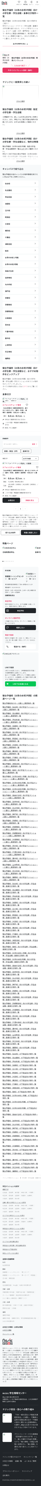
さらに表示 (20, 101)
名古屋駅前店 (7, 1285)
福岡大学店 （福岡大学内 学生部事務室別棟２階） (20, 1318)
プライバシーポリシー (11, 1471)
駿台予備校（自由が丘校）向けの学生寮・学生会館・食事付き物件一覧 (20, 966)
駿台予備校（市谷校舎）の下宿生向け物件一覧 (20, 1061)
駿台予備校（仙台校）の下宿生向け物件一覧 (19, 1054)
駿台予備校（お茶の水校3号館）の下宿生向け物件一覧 (20, 1109)
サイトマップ (27, 1471)
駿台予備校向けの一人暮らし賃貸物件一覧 (18, 703)
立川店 (5, 1278)
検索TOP (6, 1189)
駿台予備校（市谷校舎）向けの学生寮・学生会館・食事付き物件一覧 (20, 897)
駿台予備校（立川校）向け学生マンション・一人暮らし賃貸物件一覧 (20, 733)
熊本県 (17, 1199)
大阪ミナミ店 (17, 1305)
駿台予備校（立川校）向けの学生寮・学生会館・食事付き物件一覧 (19, 910)
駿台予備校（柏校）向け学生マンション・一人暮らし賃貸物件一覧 (20, 771)
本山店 (15, 1285)
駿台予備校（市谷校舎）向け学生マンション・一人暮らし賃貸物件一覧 (20, 720)
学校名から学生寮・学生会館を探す (14, 1245)
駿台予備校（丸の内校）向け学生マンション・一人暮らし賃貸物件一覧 (20, 809)
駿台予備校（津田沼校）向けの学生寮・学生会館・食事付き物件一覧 (20, 941)
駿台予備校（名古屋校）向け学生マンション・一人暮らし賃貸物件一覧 (20, 714)
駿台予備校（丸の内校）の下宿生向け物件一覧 (20, 1124)
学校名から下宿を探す (10, 1249)
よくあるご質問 (30, 1461)
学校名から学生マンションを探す (14, 1228)
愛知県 (11, 1195)
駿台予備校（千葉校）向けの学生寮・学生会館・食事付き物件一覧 (19, 935)
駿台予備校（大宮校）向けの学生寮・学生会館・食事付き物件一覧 (19, 922)
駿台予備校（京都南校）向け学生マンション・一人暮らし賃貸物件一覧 (20, 828)
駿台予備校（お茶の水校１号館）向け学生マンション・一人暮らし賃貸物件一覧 (20, 777)
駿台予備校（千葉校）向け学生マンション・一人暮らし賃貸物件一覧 (20, 758)
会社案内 (6, 1475)
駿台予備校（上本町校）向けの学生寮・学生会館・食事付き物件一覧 (20, 1036)
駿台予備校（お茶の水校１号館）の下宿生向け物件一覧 (20, 1096)
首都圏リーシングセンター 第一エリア (16, 1275)
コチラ (23, 149)
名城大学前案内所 (25, 1285)
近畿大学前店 (28, 1305)
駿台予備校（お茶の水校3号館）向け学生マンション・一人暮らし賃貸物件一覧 (20, 790)
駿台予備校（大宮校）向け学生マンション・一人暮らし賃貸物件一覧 (20, 746)
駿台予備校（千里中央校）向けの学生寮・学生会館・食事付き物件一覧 (20, 1023)
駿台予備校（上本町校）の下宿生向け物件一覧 (20, 1163)
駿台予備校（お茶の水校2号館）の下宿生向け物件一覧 (20, 1103)
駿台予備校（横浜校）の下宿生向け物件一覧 (19, 1080)
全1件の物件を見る (19, 44)
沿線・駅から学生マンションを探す (14, 1202)
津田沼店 (12, 1278)
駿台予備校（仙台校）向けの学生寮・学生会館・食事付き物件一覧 (19, 884)
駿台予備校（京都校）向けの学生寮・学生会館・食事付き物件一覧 (19, 992)
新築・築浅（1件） (11, 451)
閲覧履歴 (25, 4)
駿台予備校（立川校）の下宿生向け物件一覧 (19, 1069)
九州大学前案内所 (8, 1321)
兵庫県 (29, 1195)
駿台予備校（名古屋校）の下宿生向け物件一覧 (20, 1057)
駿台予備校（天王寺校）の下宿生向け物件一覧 (20, 1167)
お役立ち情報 (7, 1330)
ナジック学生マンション (11, 1178)
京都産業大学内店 (8, 1292)
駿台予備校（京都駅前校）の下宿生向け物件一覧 (20, 1140)
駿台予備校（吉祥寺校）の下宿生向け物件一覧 (20, 1120)
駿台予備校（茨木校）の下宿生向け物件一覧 (19, 1149)
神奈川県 (24, 1192)
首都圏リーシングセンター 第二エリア (16, 1272)
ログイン (31, 4)
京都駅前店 (30, 1292)
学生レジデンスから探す (11, 1253)
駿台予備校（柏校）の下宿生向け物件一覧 (18, 1091)
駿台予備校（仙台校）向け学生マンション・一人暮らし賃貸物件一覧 (20, 708)
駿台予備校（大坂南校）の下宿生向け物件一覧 (20, 1146)
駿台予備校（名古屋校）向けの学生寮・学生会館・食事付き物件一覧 (20, 891)
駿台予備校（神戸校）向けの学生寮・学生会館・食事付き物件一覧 (19, 985)
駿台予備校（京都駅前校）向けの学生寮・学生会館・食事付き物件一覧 (20, 1004)
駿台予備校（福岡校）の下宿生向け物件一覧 (19, 1171)
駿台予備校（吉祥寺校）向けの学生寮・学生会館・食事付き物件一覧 (20, 973)
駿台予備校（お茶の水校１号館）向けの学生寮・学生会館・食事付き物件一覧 (19, 954)
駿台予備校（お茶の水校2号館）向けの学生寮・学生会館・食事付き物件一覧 (19, 960)
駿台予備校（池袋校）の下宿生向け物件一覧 (19, 1065)
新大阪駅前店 (7, 1305)
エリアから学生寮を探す (11, 1241)
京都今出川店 (20, 1292)
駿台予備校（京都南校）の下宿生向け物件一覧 (20, 1136)
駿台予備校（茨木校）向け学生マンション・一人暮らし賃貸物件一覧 (20, 847)
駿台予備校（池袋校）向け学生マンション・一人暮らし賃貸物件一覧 (20, 727)
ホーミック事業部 (8, 1295)
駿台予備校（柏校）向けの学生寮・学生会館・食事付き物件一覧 (20, 947)
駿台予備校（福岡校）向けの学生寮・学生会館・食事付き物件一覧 (19, 1048)
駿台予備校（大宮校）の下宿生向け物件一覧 (19, 1076)
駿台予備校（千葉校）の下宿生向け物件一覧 (19, 1084)
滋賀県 (17, 1195)
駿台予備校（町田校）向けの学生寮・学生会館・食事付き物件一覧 (19, 916)
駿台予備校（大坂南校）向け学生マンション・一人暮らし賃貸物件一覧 (20, 840)
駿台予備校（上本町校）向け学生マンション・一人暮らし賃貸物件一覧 (20, 865)
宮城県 (11, 1192)
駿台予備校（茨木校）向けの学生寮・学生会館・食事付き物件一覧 (19, 1017)
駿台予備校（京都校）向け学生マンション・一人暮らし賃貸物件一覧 (20, 821)
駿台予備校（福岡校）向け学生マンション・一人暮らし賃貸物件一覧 (20, 878)
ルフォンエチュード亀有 (12, 405)
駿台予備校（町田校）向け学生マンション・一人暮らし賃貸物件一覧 (20, 739)
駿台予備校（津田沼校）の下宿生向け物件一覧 (20, 1088)
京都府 (23, 1195)
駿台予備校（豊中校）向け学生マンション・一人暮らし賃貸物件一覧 (20, 859)
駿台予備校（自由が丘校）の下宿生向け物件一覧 (20, 1115)
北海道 (5, 1192)
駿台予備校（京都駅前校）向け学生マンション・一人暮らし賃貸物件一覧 (19, 834)
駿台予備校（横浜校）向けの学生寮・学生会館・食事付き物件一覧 (19, 928)
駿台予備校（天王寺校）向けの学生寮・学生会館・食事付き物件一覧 (20, 1042)
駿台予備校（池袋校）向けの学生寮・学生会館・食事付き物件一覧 (19, 903)
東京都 (5, 524)
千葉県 (31, 1192)
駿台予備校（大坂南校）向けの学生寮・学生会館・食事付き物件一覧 (20, 1010)
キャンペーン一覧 (8, 1334)
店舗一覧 (18, 1461)
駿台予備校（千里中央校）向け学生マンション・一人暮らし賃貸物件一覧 (19, 853)
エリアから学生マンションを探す (14, 1215)
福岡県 (11, 1199)
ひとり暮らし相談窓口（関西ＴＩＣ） (15, 1298)
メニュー (37, 4)
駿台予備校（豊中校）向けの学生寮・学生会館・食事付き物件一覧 (19, 1029)
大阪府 (5, 1199)
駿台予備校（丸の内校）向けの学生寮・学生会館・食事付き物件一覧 (20, 979)
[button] (16, 509)
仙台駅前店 (6, 1265)
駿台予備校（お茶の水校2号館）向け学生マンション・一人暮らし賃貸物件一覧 (20, 783)
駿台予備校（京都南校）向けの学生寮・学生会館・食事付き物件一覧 (20, 998)
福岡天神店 (6, 1315)
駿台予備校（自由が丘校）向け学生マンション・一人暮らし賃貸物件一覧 (19, 796)
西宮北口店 (6, 1308)
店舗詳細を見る (10, 595)
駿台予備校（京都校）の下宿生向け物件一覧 (19, 1132)
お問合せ (6, 1465)
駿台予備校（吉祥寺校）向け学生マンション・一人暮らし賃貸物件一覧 (20, 802)
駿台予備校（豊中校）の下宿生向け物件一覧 (19, 1160)
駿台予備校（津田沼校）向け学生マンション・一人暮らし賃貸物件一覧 (20, 765)
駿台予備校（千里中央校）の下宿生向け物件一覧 (20, 1154)
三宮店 (14, 1308)
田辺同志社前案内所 (22, 1295)
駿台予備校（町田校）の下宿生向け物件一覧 (19, 1072)
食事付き (26, 451)
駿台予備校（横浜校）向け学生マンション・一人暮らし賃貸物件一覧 (20, 752)
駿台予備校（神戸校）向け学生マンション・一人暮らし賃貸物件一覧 (20, 815)
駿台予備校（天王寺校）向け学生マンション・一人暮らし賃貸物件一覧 (20, 872)
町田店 (33, 1275)
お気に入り (19, 4)
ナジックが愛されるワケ (12, 1457)
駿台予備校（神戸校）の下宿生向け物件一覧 (19, 1128)
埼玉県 (5, 1195)
